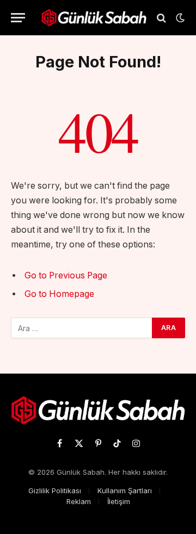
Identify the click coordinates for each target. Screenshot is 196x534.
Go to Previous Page (65, 275)
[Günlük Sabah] (93, 17)
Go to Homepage (59, 294)
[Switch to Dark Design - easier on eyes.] (179, 18)
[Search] (161, 17)
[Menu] (18, 17)
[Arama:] (82, 328)
